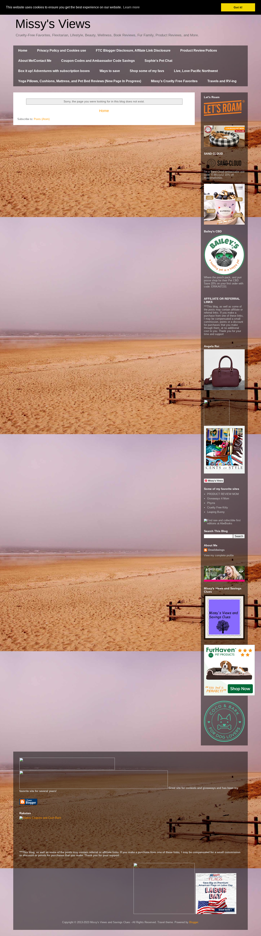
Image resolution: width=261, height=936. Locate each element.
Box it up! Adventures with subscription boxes (54, 71)
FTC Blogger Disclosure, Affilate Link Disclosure (133, 50)
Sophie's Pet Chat (158, 60)
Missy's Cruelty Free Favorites (174, 81)
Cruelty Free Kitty (217, 507)
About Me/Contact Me (34, 60)
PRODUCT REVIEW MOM (223, 494)
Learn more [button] (131, 7)
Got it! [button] (238, 7)
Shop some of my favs (147, 71)
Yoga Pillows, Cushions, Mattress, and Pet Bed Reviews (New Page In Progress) (79, 81)
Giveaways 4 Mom (218, 498)
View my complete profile (219, 555)
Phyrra (211, 503)
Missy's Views (53, 24)
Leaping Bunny (216, 511)
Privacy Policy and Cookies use (61, 50)
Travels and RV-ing (222, 81)
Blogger (193, 922)
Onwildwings (216, 549)
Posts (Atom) (42, 119)
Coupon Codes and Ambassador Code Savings (98, 60)
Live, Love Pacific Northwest (196, 71)
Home (22, 50)
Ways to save (110, 71)
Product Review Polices (198, 50)
